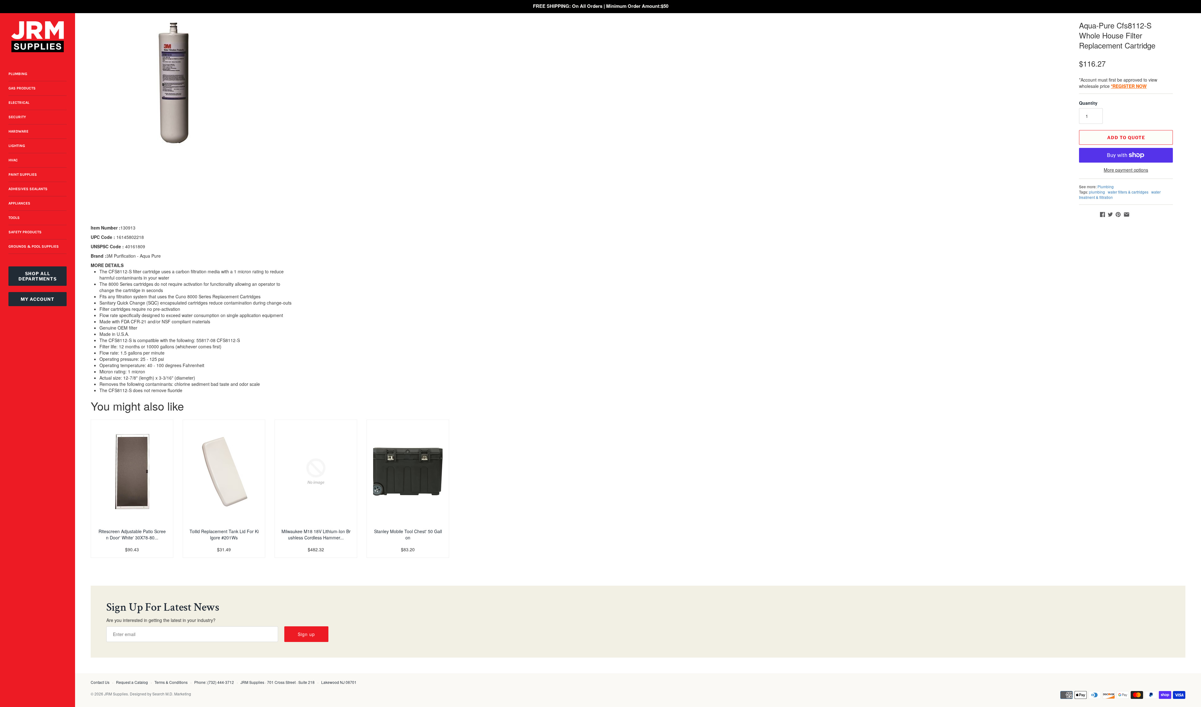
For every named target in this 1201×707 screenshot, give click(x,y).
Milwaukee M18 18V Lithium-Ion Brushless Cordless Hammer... (316, 534)
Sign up (306, 634)
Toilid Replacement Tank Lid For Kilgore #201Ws (224, 534)
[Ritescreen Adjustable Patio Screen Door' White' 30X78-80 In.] (132, 471)
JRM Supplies (116, 693)
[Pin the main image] (1118, 214)
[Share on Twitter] (1110, 214)
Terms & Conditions (171, 682)
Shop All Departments (37, 276)
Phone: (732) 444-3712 (214, 682)
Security (17, 117)
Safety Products (25, 232)
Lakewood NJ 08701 (339, 682)
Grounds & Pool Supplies (33, 246)
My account (37, 299)
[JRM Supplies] (37, 36)
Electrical (18, 102)
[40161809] (174, 82)
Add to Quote (1126, 137)
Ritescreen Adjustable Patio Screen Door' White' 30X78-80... (132, 534)
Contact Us (100, 682)
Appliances (19, 203)
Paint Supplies (22, 174)
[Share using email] (1126, 214)
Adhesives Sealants (28, 189)
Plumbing (17, 74)
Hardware (18, 131)
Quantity (1088, 103)
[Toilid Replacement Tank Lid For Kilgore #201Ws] (224, 471)
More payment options (1126, 170)
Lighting (16, 146)
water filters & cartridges (1128, 191)
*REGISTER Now (1129, 86)
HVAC (13, 160)
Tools (14, 217)
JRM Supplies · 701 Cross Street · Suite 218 (278, 682)
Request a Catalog (132, 682)
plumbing (1097, 191)
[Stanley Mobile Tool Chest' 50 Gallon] (408, 471)
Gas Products (22, 88)
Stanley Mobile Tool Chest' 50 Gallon (408, 534)
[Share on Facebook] (1102, 214)
